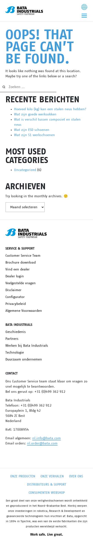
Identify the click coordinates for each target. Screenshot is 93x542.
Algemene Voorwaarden (23, 310)
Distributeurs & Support (46, 484)
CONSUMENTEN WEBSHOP (47, 492)
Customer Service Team (22, 255)
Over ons (76, 476)
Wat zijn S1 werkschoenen (34, 135)
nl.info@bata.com (46, 438)
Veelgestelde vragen (20, 283)
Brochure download (20, 262)
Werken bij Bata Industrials (26, 345)
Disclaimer (13, 290)
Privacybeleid (15, 304)
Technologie (14, 352)
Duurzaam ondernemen (23, 359)
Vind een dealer (17, 269)
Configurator (15, 297)
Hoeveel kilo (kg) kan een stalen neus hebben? (50, 109)
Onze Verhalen (52, 476)
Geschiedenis (15, 332)
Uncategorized (25, 170)
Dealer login (14, 276)
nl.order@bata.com (42, 443)
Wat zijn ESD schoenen (31, 130)
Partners (11, 338)
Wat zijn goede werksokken (35, 114)
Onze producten (22, 476)
